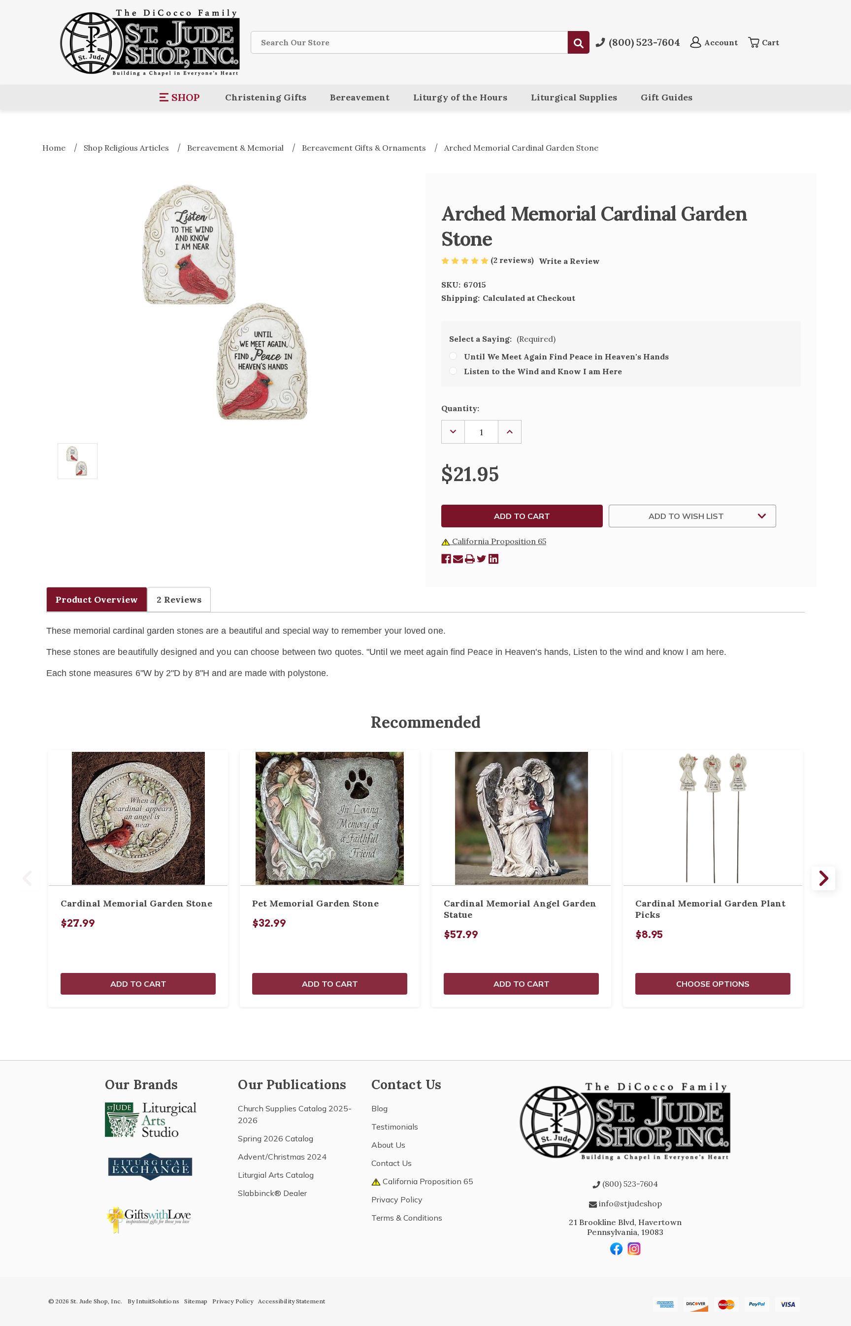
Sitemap (195, 1301)
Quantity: (460, 408)
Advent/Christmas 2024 (282, 1157)
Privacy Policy (397, 1199)
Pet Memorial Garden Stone (315, 903)
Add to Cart (138, 984)
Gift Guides (666, 97)
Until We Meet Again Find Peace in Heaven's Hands (566, 356)
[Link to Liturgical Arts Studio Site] (150, 1119)
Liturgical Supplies (574, 97)
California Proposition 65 (498, 541)
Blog (379, 1108)
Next (823, 878)
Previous (27, 878)
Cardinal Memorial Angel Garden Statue (520, 909)
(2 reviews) (513, 260)
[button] (180, 97)
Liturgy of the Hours (460, 97)
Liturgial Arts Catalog (276, 1175)
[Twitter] (482, 559)
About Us (388, 1145)
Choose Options (713, 984)
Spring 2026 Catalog (275, 1138)
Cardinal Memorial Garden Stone (136, 903)
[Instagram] (634, 1249)
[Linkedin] (493, 559)
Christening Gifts (265, 97)
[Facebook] (446, 559)
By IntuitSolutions (153, 1301)
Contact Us (391, 1163)
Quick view (138, 818)
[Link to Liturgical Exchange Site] (150, 1165)
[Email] (458, 559)
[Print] (470, 559)
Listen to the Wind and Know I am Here (543, 371)
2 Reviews (179, 599)
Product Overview (97, 599)
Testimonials (394, 1127)
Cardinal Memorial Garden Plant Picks (710, 909)
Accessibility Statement (291, 1301)
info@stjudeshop (629, 1203)
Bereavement (360, 97)
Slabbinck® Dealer (272, 1193)
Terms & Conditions (406, 1218)
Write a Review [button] (569, 261)
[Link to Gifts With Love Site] (150, 1218)
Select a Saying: (502, 339)
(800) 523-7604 (629, 1184)
